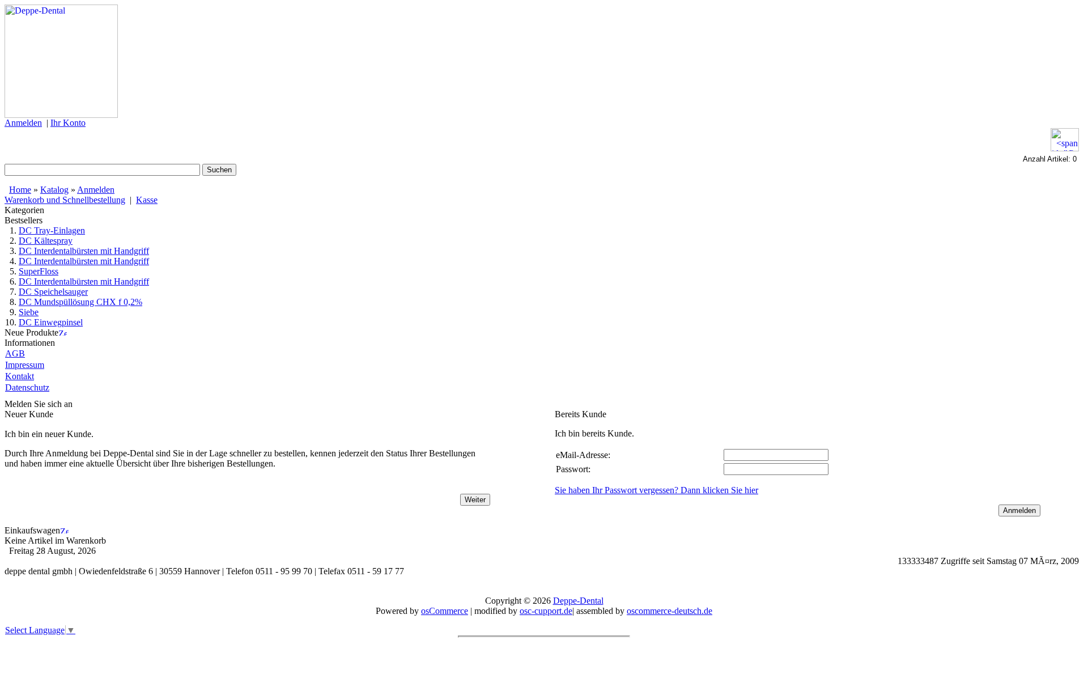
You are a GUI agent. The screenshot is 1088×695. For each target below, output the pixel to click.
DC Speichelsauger (53, 291)
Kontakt (19, 376)
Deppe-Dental (578, 600)
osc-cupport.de (546, 611)
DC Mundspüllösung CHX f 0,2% (80, 302)
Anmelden (95, 189)
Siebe (29, 312)
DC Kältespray (46, 240)
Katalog (54, 189)
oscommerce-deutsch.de (669, 611)
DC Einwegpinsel (51, 322)
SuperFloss (38, 271)
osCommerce (444, 611)
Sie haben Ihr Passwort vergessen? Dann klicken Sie (656, 490)
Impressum (24, 365)
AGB (15, 353)
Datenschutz (27, 387)
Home (20, 189)
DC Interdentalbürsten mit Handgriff (84, 251)
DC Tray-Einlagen (52, 230)
